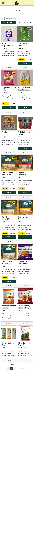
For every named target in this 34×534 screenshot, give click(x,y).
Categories (9, 22)
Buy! (10, 68)
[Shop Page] (3, 3)
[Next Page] (25, 368)
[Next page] (31, 22)
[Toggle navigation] (31, 2)
